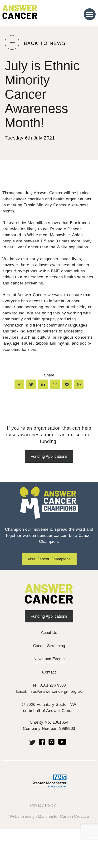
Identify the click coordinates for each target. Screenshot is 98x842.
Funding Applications (49, 456)
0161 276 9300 (53, 685)
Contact (49, 672)
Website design (23, 816)
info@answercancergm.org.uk (55, 691)
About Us (49, 632)
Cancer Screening (49, 646)
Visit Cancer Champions (49, 559)
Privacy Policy (43, 805)
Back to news (45, 44)
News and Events (49, 659)
